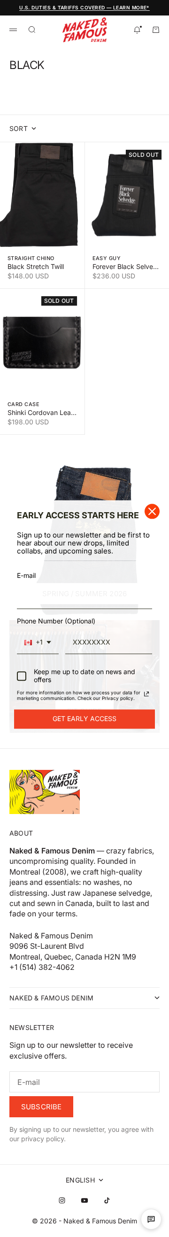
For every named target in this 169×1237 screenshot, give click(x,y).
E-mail (26, 576)
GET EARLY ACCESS (84, 718)
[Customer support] (151, 1219)
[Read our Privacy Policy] (146, 693)
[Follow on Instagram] (62, 1200)
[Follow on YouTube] (84, 1200)
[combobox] (38, 642)
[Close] (152, 511)
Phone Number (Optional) (56, 621)
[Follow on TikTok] (107, 1200)
